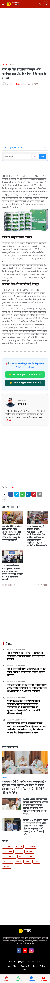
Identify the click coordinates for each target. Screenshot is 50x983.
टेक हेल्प (6, 866)
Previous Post (9, 585)
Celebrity (7, 846)
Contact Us (26, 966)
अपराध (18, 861)
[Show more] (4, 499)
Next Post (42, 585)
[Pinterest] (33, 494)
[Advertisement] (25, 35)
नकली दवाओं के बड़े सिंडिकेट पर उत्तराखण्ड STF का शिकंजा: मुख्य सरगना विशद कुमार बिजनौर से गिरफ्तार (26, 656)
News (19, 851)
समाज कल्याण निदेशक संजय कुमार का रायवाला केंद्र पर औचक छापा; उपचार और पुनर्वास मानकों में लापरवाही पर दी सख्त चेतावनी (12, 572)
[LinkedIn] (28, 494)
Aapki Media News (34, 961)
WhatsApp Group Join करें (25, 382)
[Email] (39, 494)
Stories (29, 851)
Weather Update (26, 856)
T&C (25, 969)
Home (4, 64)
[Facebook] (10, 494)
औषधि (36, 861)
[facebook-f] (19, 950)
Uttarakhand (9, 856)
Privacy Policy (39, 966)
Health (12, 64)
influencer (31, 846)
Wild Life (7, 861)
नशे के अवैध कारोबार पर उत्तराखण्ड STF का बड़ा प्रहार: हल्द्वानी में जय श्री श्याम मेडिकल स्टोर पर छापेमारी (26, 672)
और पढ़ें (8, 420)
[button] (3, 3)
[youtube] (25, 950)
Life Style (8, 851)
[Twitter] (16, 494)
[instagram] (31, 950)
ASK (42, 156)
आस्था (27, 861)
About (15, 966)
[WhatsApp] (22, 494)
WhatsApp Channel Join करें (25, 374)
